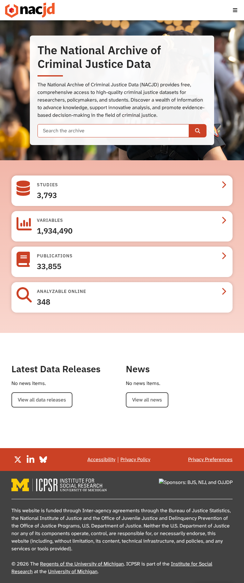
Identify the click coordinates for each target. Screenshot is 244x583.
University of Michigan (73, 571)
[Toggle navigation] (235, 10)
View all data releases (42, 399)
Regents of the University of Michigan (82, 563)
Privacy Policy (135, 459)
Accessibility (101, 459)
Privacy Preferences (210, 459)
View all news (147, 399)
